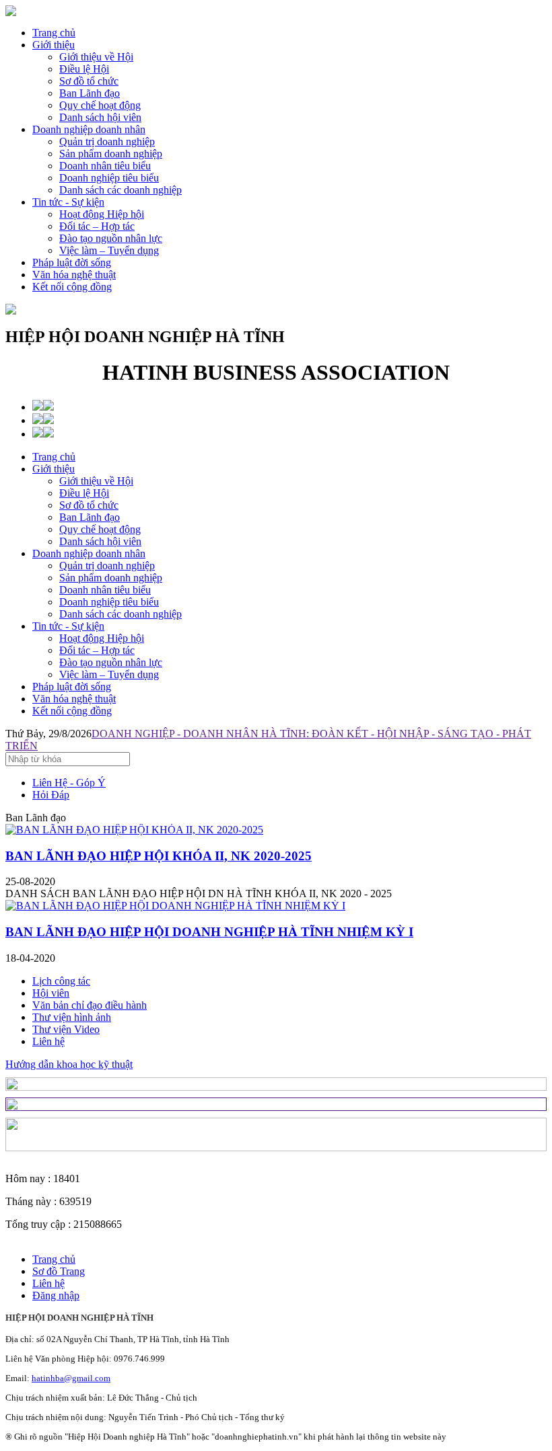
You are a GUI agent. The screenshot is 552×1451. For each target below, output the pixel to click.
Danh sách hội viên (100, 541)
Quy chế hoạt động (100, 529)
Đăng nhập (55, 1295)
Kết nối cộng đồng (72, 286)
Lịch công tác (61, 981)
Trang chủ (53, 32)
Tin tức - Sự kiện (68, 202)
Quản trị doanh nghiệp (107, 565)
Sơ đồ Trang (58, 1271)
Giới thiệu (53, 44)
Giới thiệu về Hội (96, 481)
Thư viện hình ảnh (71, 1017)
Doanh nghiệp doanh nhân (88, 129)
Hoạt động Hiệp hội (101, 638)
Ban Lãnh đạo (89, 517)
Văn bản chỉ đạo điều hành (89, 1005)
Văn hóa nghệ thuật (74, 274)
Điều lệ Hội (84, 493)
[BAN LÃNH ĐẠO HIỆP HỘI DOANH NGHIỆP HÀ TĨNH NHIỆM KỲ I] (175, 905)
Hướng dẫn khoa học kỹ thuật (69, 1064)
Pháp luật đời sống (71, 262)
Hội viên (50, 993)
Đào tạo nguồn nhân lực (110, 662)
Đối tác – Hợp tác (97, 650)
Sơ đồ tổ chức (88, 505)
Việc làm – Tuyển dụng (109, 674)
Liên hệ (48, 1041)
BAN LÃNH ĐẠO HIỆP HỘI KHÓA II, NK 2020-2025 (158, 856)
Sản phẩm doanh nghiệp (110, 577)
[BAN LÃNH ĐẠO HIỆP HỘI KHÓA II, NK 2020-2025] (134, 829)
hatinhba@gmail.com (71, 1378)
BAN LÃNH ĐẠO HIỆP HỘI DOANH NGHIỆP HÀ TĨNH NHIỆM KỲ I (209, 932)
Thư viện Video (66, 1029)
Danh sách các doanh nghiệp (120, 614)
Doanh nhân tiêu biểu (105, 589)
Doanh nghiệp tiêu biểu (109, 602)
